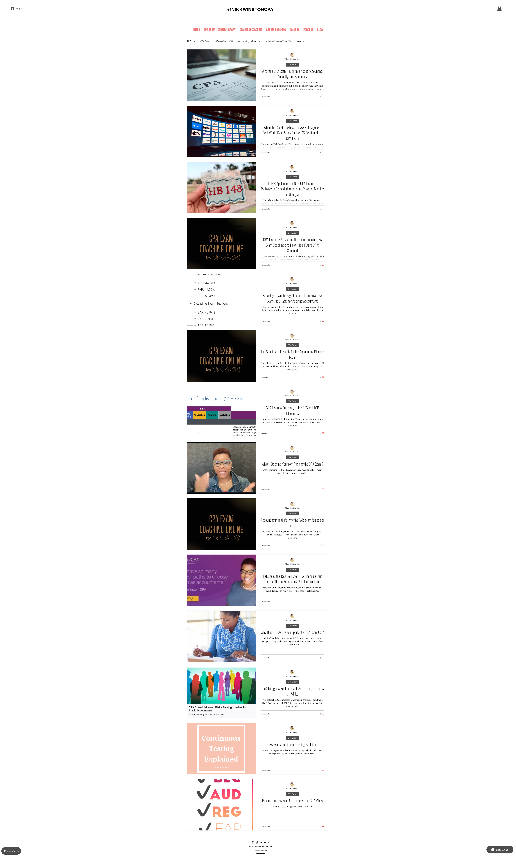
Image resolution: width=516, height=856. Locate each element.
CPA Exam (205, 41)
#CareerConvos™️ (224, 41)
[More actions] (323, 55)
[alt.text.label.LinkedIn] (260, 842)
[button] (499, 8)
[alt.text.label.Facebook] (269, 842)
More (299, 41)
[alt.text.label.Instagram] (252, 842)
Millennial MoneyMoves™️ (278, 41)
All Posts (191, 41)
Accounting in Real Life (249, 41)
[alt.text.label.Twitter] (265, 842)
